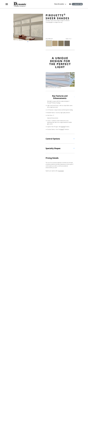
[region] (28, 28)
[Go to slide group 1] (27, 41)
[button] (6, 4)
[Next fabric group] (71, 38)
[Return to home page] (28, 4)
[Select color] (49, 43)
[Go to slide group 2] (28, 41)
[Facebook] (70, 4)
